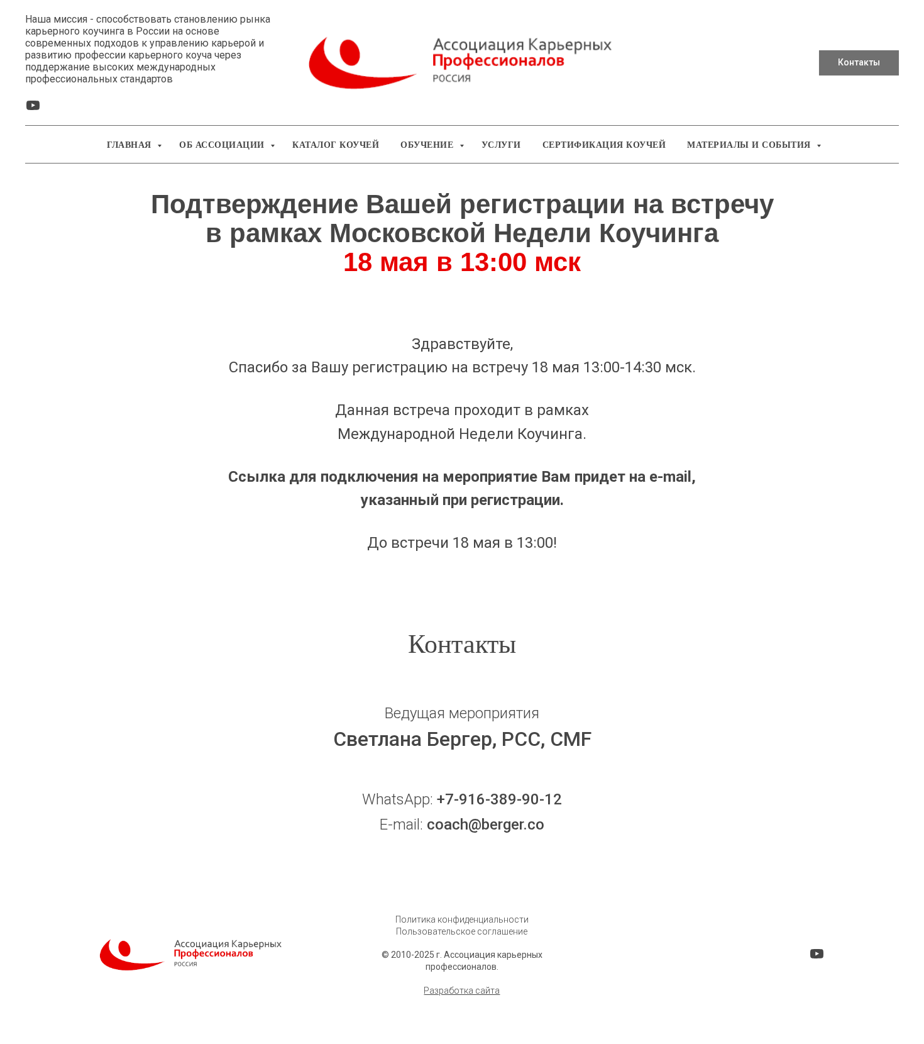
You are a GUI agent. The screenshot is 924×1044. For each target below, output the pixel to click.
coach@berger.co (485, 824)
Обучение (428, 145)
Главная (130, 145)
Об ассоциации (223, 145)
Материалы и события (750, 145)
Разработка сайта (462, 991)
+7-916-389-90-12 (499, 799)
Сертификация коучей (604, 145)
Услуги (501, 145)
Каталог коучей (335, 145)
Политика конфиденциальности (462, 919)
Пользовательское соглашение (461, 931)
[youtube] (33, 109)
